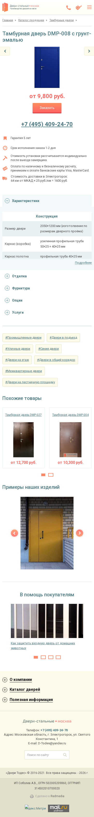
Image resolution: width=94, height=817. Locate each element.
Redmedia (57, 796)
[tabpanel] (23, 437)
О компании (21, 679)
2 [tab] (51, 475)
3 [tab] (51, 657)
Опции (17, 300)
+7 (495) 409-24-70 (47, 124)
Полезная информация (31, 699)
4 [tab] (58, 657)
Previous (14, 533)
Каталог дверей (25, 689)
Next (79, 533)
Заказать (47, 108)
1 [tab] (43, 475)
